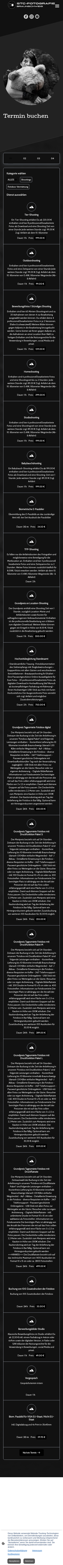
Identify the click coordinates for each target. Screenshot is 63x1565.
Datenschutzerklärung (17, 1550)
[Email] (37, 16)
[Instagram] (31, 16)
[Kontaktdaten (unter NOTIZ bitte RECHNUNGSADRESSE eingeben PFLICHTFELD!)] (38, 158)
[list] (31, 820)
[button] (12, 179)
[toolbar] (31, 184)
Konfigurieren (14, 1554)
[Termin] (24, 158)
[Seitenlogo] (31, 5)
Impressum (37, 1550)
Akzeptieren (14, 1561)
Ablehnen (29, 1561)
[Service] (10, 158)
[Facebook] (26, 16)
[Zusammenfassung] (52, 158)
